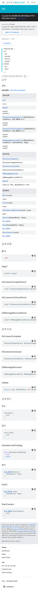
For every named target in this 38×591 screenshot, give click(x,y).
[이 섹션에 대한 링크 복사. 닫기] (7, 426)
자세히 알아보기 (22, 18)
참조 (3, 9)
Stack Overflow (7, 572)
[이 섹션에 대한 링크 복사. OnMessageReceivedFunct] (29, 313)
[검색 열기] (28, 2)
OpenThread (6, 557)
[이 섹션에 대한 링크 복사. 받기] (7, 465)
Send (4, 225)
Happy (4, 554)
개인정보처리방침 (11, 581)
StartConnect (8, 232)
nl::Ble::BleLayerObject (17, 90)
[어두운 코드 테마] (32, 255)
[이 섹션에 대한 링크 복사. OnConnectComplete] (23, 336)
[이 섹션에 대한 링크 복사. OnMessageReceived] (23, 367)
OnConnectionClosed (11, 166)
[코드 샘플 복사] (35, 255)
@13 (4, 100)
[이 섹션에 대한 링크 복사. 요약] (8, 80)
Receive (6, 218)
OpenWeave (5, 39)
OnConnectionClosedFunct (13, 129)
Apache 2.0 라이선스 (18, 529)
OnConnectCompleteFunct (13, 117)
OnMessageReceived (10, 174)
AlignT (5, 108)
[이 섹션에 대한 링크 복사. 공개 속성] (14, 329)
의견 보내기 (7, 43)
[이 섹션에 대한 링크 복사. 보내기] (9, 485)
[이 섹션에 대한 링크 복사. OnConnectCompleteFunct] (28, 282)
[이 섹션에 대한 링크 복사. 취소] (7, 406)
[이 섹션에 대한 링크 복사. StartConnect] (16, 504)
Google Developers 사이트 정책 (26, 531)
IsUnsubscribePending (11, 210)
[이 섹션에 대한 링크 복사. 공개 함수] (14, 399)
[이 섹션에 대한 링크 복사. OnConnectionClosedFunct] (29, 297)
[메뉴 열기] (3, 2)
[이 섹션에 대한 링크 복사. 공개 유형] (14, 244)
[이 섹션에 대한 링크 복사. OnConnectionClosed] (23, 352)
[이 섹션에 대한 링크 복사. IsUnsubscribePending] (24, 445)
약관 (3, 581)
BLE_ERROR (6, 221)
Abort (5, 195)
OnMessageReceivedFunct (12, 140)
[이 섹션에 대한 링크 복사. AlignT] (10, 267)
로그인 (33, 2)
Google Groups (6, 569)
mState (5, 181)
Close (5, 203)
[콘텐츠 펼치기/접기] (14, 49)
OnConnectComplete (10, 159)
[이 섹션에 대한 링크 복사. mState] (10, 383)
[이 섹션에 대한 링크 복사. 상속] (7, 86)
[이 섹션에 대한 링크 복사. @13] (8, 251)
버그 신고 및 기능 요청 (8, 566)
